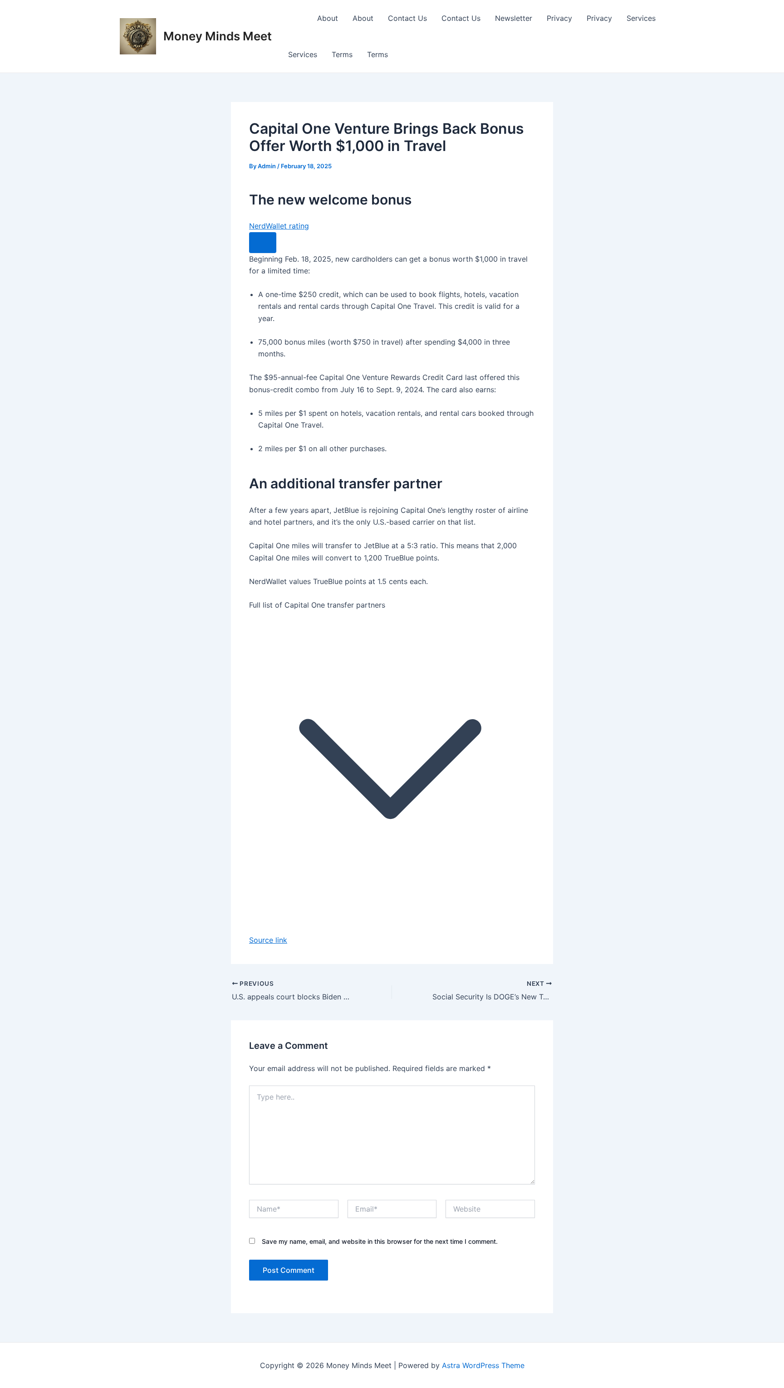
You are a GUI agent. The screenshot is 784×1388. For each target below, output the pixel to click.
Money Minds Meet (217, 36)
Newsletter (513, 18)
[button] (392, 761)
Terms (342, 54)
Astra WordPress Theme (483, 1365)
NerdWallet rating (279, 225)
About (327, 18)
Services (641, 18)
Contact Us (407, 18)
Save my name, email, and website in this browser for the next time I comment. (380, 1241)
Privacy (559, 18)
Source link (268, 940)
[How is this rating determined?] (262, 242)
